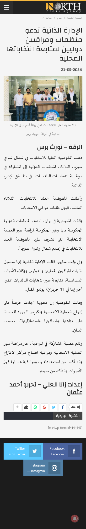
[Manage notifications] (75, 518)
